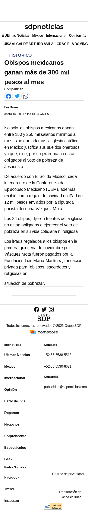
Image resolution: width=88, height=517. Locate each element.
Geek (8, 459)
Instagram (11, 500)
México (37, 35)
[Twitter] (17, 96)
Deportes (11, 413)
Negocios (11, 424)
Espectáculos (15, 447)
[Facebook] (8, 96)
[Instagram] (51, 309)
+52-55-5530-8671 (58, 366)
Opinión (75, 35)
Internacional (56, 35)
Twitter (9, 489)
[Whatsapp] (25, 96)
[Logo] (44, 27)
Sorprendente (15, 436)
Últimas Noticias (16, 35)
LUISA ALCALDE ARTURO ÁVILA (27, 44)
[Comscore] (44, 332)
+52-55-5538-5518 (58, 355)
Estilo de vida (14, 401)
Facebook (11, 477)
